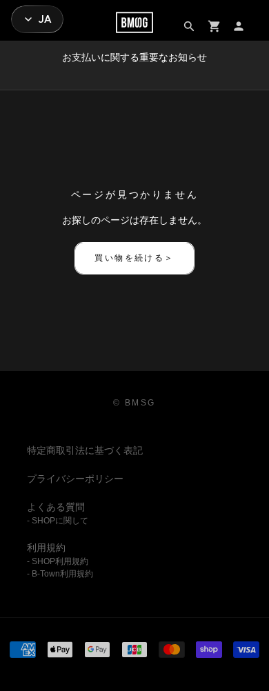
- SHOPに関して (57, 520)
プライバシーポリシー (75, 478)
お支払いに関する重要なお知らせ (134, 57)
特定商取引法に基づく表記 (85, 450)
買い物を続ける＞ (134, 258)
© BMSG (134, 403)
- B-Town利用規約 (60, 574)
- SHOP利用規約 (57, 561)
